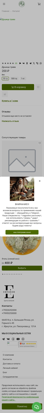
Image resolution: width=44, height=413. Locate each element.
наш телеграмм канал (22, 232)
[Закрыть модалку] (40, 181)
